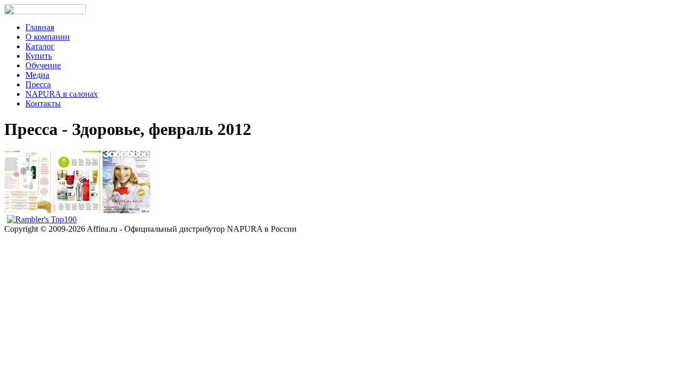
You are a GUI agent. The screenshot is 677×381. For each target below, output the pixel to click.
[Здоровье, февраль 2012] (28, 211)
